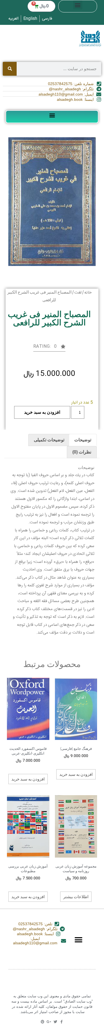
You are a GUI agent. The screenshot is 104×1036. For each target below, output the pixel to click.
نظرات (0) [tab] (81, 452)
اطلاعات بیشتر (75, 896)
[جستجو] (10, 69)
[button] (77, 4)
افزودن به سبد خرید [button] (76, 774)
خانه (88, 292)
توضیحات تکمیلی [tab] (49, 439)
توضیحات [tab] (82, 439)
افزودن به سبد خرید (42, 412)
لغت (78, 292)
